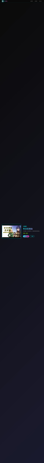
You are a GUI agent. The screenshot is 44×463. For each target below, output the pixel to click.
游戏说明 (32, 1)
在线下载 (40, 1)
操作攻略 (36, 1)
